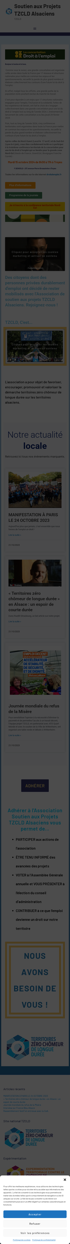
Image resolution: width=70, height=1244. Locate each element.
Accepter (35, 1214)
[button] (65, 1179)
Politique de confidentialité (44, 1240)
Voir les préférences (35, 1232)
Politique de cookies (22, 1240)
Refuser (35, 1223)
